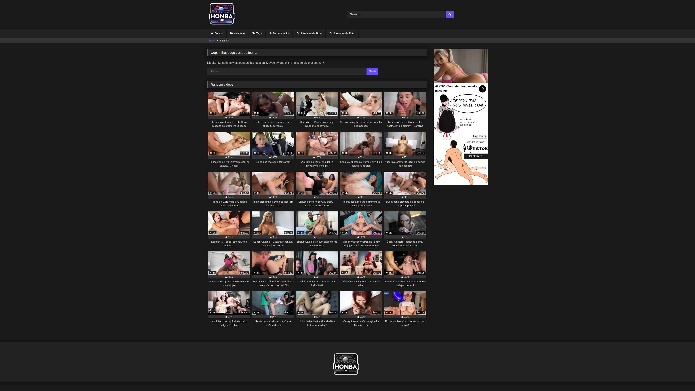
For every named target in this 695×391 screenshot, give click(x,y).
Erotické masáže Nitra (342, 33)
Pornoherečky (281, 33)
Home (212, 40)
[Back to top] (684, 380)
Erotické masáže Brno (309, 33)
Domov (218, 33)
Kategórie (239, 33)
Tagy (259, 33)
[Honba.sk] (223, 14)
